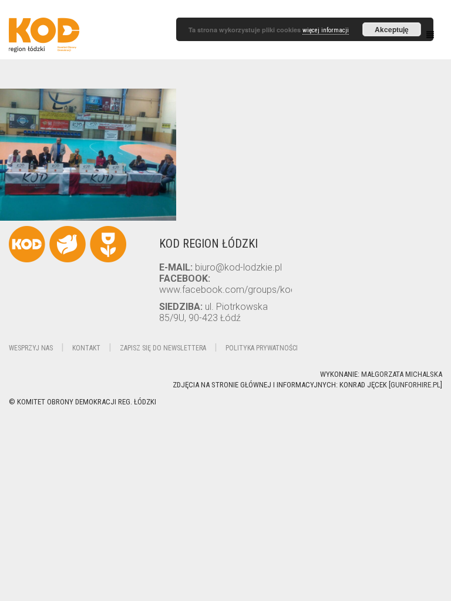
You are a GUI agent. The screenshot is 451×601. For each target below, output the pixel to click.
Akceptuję (392, 29)
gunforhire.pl (415, 384)
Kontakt (86, 348)
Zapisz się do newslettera (163, 348)
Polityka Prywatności (262, 348)
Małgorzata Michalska (401, 374)
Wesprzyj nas (31, 348)
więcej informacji (325, 30)
